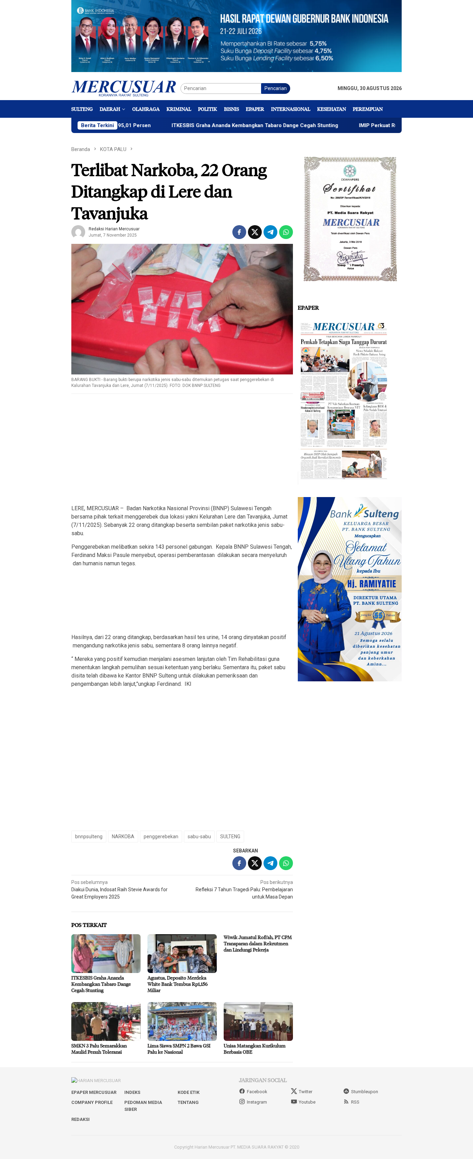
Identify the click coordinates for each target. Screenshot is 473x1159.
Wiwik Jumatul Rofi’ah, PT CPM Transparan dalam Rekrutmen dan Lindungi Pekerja (258, 943)
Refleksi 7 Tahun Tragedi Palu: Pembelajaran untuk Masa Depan (244, 889)
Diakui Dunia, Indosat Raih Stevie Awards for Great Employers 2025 (119, 889)
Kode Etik (188, 1092)
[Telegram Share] (270, 232)
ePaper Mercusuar (93, 1092)
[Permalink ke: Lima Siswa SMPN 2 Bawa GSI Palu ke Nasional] (182, 1021)
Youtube (307, 1102)
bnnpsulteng (88, 836)
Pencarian (276, 88)
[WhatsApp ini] (286, 232)
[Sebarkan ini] (239, 232)
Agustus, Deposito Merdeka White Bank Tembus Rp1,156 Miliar (178, 983)
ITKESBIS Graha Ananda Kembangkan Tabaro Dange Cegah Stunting (212, 125)
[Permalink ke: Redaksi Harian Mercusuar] (78, 232)
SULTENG (230, 836)
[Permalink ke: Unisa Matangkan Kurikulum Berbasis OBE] (258, 1021)
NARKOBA (123, 836)
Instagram (257, 1102)
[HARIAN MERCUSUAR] (125, 88)
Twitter (305, 1091)
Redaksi (80, 1119)
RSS (355, 1102)
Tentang (188, 1102)
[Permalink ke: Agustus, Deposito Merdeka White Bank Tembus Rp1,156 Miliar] (182, 953)
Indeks (132, 1092)
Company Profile (92, 1102)
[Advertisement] (182, 449)
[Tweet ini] (255, 232)
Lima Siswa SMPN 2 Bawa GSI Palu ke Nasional (179, 1048)
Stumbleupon (364, 1091)
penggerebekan (161, 836)
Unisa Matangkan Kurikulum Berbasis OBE (255, 1048)
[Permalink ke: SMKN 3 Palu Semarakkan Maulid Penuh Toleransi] (106, 1021)
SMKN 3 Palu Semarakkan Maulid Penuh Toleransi (99, 1048)
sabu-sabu (199, 836)
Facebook (257, 1091)
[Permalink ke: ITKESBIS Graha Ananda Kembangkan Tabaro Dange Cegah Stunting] (106, 953)
